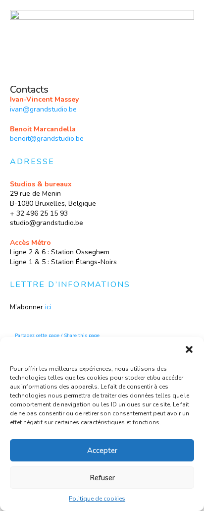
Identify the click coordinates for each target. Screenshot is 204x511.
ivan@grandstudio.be (43, 109)
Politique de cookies (97, 499)
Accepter (102, 450)
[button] (189, 349)
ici (48, 307)
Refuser (102, 478)
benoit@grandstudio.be (47, 138)
